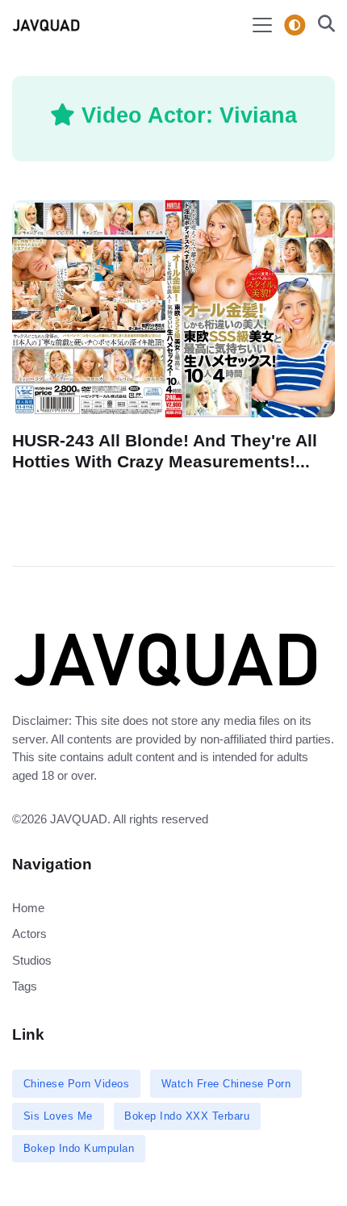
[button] (321, 25)
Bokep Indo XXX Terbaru (186, 1116)
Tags (24, 986)
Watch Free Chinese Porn (226, 1084)
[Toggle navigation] (262, 25)
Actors (29, 933)
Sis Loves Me (58, 1116)
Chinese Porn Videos (76, 1084)
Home (28, 908)
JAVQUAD (78, 819)
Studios (32, 960)
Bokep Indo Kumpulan (79, 1148)
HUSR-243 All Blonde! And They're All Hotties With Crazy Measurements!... (164, 451)
